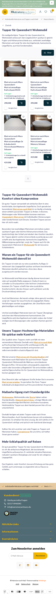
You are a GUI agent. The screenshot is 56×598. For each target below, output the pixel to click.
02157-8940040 (14, 503)
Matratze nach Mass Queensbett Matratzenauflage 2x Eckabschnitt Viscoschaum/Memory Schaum (14, 142)
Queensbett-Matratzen (13, 217)
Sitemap (35, 584)
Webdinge (42, 581)
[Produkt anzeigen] (21, 103)
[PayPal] (6, 592)
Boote (32, 397)
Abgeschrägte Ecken (24, 400)
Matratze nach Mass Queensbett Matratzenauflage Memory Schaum (40, 140)
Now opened (25, 495)
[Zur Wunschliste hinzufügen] (23, 62)
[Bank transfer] (50, 592)
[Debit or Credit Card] (43, 592)
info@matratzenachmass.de (19, 507)
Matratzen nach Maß (22, 209)
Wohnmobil (29, 245)
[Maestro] (25, 592)
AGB (17, 584)
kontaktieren (23, 432)
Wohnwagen (7, 397)
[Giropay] (18, 592)
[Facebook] (19, 565)
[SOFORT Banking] (31, 592)
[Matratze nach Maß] (23, 12)
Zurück (8, 25)
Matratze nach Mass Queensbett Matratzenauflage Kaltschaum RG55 (13, 86)
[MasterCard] (12, 592)
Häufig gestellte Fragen (17, 500)
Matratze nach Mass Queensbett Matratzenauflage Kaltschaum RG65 (40, 86)
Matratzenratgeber (11, 382)
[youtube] (36, 565)
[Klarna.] (37, 592)
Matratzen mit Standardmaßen (30, 357)
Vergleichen (12, 108)
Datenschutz (25, 584)
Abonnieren (40, 556)
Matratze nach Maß (43, 342)
